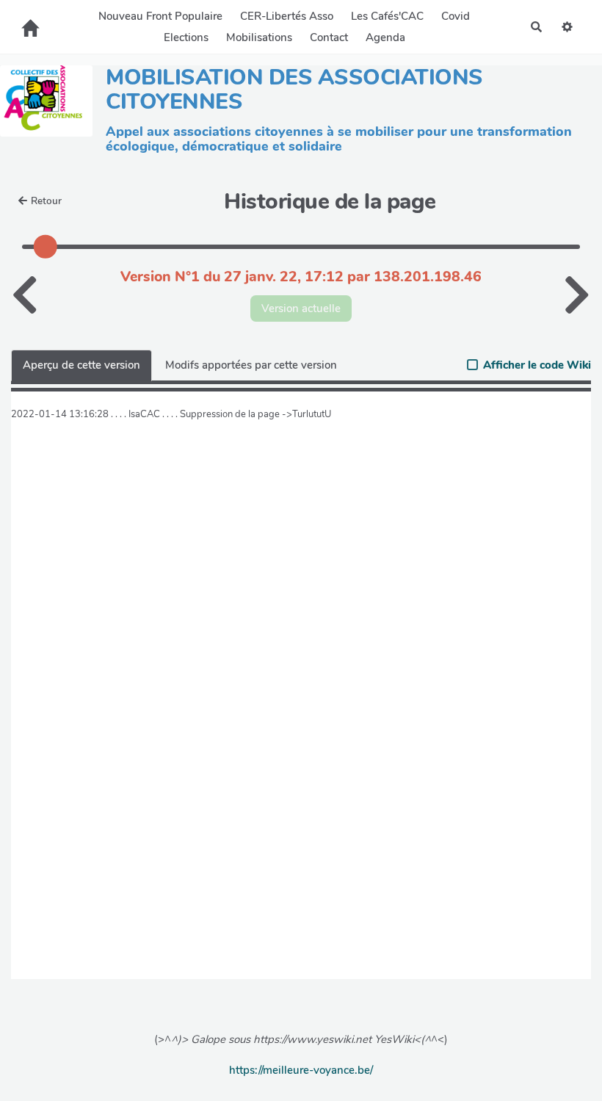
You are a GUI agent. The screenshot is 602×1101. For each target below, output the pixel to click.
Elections (186, 37)
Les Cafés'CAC (387, 16)
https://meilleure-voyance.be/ (301, 1070)
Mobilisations (259, 37)
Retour (46, 201)
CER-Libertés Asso (286, 16)
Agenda (385, 37)
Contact (329, 37)
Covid (455, 16)
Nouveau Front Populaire (160, 16)
